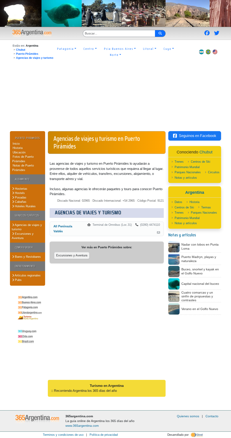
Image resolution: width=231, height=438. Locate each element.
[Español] (201, 52)
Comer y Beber (24, 247)
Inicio (16, 143)
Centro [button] (88, 48)
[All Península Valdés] (158, 232)
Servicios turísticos (27, 215)
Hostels (19, 193)
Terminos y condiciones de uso (63, 434)
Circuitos (213, 172)
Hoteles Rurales (25, 206)
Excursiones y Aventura (23, 236)
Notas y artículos (186, 177)
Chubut (20, 49)
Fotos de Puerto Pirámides (23, 159)
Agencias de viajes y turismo (34, 57)
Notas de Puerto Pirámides (23, 168)
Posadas (20, 197)
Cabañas (20, 201)
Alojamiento (22, 179)
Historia (18, 148)
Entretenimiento (25, 266)
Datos (178, 202)
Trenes (179, 161)
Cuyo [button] (167, 48)
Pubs (18, 280)
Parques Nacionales (188, 172)
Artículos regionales (27, 275)
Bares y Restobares (27, 256)
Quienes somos (188, 416)
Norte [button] (114, 54)
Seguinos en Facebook (197, 136)
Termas (206, 207)
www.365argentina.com (82, 425)
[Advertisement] (115, 97)
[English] (215, 52)
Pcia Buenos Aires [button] (118, 48)
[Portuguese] (208, 52)
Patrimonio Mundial (187, 167)
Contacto (212, 416)
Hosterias (20, 188)
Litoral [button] (148, 48)
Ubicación (19, 152)
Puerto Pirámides (27, 53)
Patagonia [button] (65, 48)
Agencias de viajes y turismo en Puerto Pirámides (96, 142)
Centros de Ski (200, 161)
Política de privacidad (104, 434)
